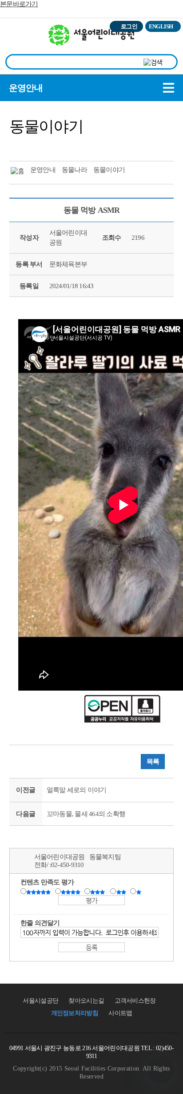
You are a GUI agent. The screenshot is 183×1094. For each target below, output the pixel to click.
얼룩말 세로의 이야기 (77, 789)
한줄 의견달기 (40, 922)
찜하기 (68, 146)
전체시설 (19, 39)
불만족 (122, 891)
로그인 (129, 26)
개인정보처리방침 (74, 1013)
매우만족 (39, 891)
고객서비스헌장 (135, 1000)
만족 (71, 891)
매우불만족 (139, 891)
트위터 (19, 146)
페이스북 (35, 146)
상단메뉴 (166, 42)
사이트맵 (120, 1013)
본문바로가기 (19, 4)
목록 (153, 761)
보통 (99, 891)
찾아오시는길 (86, 1000)
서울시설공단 (40, 1000)
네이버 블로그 (51, 146)
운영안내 (26, 88)
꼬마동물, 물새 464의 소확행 (86, 813)
